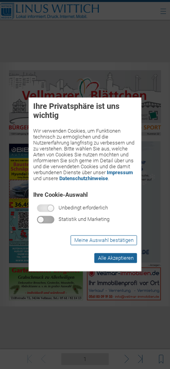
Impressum (120, 172)
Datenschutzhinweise (83, 178)
